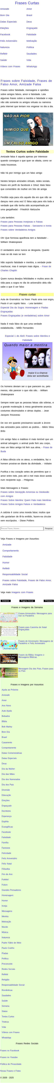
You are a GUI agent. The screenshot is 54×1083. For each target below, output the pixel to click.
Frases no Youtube (9, 1057)
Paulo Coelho (8, 948)
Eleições (4, 28)
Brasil (29, 15)
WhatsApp (31, 66)
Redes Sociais (8, 969)
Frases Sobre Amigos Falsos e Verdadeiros (23, 504)
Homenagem (7, 895)
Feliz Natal (7, 864)
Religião (5, 980)
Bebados (6, 716)
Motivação (31, 41)
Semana (5, 1006)
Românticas (7, 990)
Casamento (7, 742)
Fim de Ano (7, 874)
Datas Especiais (8, 21)
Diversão (6, 790)
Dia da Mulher (8, 769)
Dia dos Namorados (11, 779)
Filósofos (6, 869)
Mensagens (7, 911)
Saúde (3, 60)
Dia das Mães (8, 774)
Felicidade (6, 853)
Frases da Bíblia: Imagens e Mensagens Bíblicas (31, 656)
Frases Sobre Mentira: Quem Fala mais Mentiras (26, 500)
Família (5, 843)
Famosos (6, 848)
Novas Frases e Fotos (10, 1071)
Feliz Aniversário (8, 41)
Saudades (31, 53)
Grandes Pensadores (11, 890)
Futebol (5, 879)
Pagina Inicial (27, 601)
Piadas (5, 953)
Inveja (4, 906)
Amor (29, 9)
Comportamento (9, 748)
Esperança (6, 816)
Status (4, 1011)
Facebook (5, 34)
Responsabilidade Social (13, 985)
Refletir (3, 53)
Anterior (5, 601)
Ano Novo (6, 706)
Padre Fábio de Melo (11, 943)
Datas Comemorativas (12, 753)
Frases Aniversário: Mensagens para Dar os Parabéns (35, 614)
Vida (28, 60)
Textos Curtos (8, 1016)
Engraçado (31, 28)
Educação (6, 795)
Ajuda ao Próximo (10, 690)
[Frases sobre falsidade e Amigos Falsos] (28, 129)
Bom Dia (4, 15)
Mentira (5, 916)
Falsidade (31, 34)
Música (5, 932)
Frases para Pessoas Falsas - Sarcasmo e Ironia (26, 226)
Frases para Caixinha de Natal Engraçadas (32, 628)
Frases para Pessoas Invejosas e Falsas (22, 221)
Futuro (5, 885)
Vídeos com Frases (10, 66)
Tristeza (5, 1022)
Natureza (4, 47)
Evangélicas (7, 827)
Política (30, 47)
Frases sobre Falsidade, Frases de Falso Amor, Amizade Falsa (26, 82)
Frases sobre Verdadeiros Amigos (18, 230)
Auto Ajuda (7, 711)
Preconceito (7, 964)
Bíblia (4, 721)
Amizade (4, 9)
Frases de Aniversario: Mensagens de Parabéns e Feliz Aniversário (35, 642)
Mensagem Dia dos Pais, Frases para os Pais (35, 670)
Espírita (5, 821)
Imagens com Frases (22, 592)
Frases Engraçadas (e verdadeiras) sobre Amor (25, 315)
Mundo (5, 927)
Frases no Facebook (9, 1050)
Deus (29, 21)
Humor (5, 901)
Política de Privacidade (10, 1064)
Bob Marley (7, 727)
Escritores (6, 811)
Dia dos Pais (8, 785)
